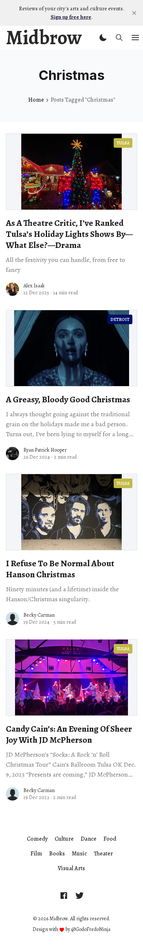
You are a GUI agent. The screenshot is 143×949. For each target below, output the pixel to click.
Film (36, 854)
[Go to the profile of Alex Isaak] (12, 289)
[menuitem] (37, 838)
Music (79, 854)
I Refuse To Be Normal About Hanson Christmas (60, 569)
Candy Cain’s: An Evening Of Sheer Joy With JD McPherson (69, 734)
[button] (103, 37)
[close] (134, 13)
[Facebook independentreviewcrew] (63, 895)
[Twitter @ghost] (79, 895)
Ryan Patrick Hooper (45, 450)
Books (57, 854)
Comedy (37, 839)
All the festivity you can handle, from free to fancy (65, 264)
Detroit (119, 319)
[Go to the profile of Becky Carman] (12, 618)
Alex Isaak (34, 285)
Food (109, 839)
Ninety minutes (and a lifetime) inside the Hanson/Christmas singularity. (62, 594)
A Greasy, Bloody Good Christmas (68, 399)
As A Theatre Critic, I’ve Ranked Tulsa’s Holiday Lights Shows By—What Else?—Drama (69, 234)
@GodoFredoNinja (90, 929)
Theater (103, 854)
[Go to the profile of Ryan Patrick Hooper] (12, 453)
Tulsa (123, 143)
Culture (64, 839)
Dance (88, 839)
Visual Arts (71, 868)
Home (36, 100)
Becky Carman (39, 615)
